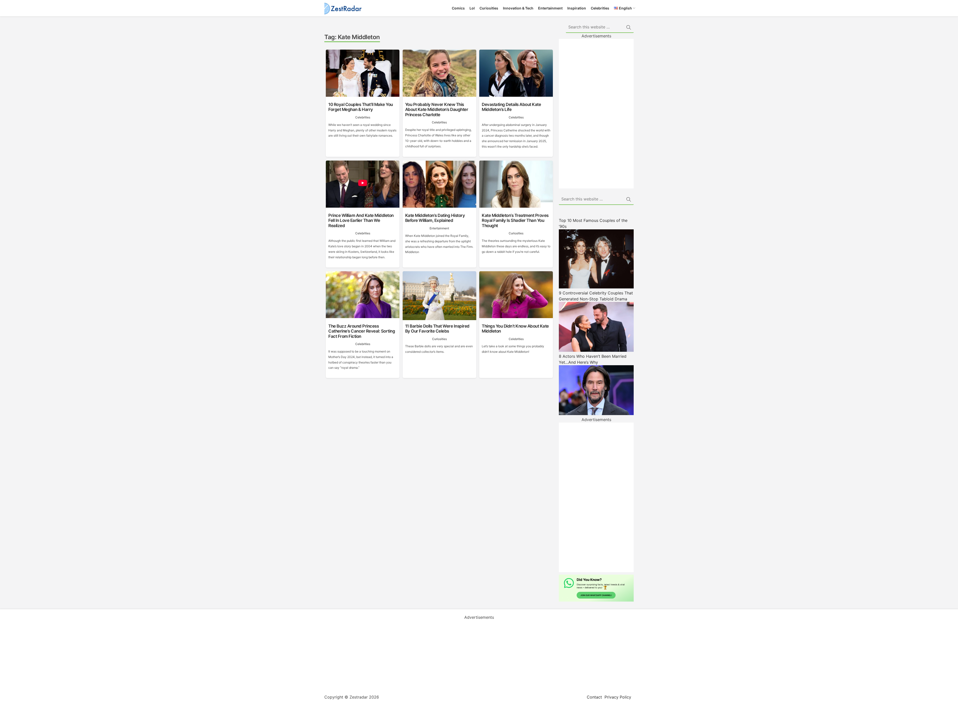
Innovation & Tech (518, 8)
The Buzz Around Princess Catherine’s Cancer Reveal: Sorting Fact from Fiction (361, 331)
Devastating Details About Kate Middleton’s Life (511, 107)
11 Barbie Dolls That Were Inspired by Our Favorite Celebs (437, 329)
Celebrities (600, 8)
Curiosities (488, 8)
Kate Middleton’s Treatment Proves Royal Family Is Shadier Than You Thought (515, 220)
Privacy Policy (617, 697)
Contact (594, 697)
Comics (458, 8)
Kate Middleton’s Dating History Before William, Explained (435, 218)
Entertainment (550, 8)
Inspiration (576, 8)
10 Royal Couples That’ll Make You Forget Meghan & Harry (360, 107)
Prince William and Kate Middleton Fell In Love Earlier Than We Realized (361, 220)
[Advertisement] (596, 113)
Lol (472, 8)
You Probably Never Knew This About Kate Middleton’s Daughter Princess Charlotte (436, 109)
